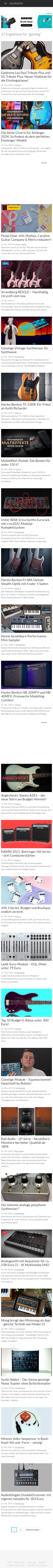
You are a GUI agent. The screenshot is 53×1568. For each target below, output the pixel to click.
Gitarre (18, 85)
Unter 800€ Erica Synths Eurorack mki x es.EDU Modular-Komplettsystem (25, 523)
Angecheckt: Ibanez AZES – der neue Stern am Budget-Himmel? (23, 797)
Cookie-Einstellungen (16, 1565)
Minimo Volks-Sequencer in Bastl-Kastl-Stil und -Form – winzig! (25, 1440)
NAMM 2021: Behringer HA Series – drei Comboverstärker (26, 853)
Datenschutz (19, 1562)
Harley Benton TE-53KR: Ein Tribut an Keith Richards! (26, 406)
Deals (24, 244)
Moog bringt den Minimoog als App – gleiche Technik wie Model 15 (25, 1322)
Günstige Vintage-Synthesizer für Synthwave (24, 350)
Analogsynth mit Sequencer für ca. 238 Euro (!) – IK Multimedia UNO (25, 1263)
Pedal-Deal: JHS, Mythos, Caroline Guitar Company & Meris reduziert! (26, 237)
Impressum (31, 1562)
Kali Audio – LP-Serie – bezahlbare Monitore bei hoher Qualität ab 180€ (25, 1142)
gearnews (16, 3)
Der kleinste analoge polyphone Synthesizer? (23, 1207)
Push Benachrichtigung (37, 1565)
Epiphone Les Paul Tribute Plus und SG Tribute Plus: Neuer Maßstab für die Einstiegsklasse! (26, 76)
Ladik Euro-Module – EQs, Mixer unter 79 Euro (24, 966)
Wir (9, 1562)
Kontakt (42, 1562)
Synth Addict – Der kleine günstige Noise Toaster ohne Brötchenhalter (26, 1381)
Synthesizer (19, 356)
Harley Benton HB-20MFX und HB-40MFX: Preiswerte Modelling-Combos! (26, 696)
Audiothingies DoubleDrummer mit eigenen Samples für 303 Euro (26, 1497)
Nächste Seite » (33, 1529)
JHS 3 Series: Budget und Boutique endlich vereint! (25, 910)
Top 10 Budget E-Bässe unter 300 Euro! (25, 1022)
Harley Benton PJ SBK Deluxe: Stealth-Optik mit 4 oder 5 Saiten (24, 582)
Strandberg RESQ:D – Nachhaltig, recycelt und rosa (24, 294)
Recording (19, 1151)
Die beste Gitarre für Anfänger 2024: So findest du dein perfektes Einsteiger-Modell (25, 136)
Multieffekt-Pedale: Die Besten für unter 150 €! (25, 462)
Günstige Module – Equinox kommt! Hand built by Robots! (26, 1081)
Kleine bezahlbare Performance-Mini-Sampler (24, 638)
